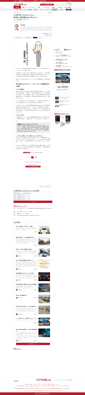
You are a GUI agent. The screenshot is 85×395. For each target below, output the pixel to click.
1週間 (67, 49)
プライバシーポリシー (46, 390)
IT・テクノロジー (31, 7)
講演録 (53, 385)
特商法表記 (59, 390)
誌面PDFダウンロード (59, 388)
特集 (17, 385)
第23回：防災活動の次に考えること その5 (22, 198)
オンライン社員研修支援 (51, 388)
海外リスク (61, 7)
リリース (60, 385)
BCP (40, 161)
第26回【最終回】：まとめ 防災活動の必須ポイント (23, 193)
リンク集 (63, 385)
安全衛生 (53, 7)
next (36, 156)
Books (67, 385)
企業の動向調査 (29, 9)
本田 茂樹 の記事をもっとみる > (47, 33)
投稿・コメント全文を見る (45, 186)
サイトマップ (31, 390)
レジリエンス (58, 384)
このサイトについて (26, 390)
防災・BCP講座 (68, 7)
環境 (39, 7)
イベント (56, 385)
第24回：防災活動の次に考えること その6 (22, 196)
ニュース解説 (16, 9)
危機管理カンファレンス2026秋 (23, 213)
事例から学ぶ (36, 9)
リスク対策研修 (35, 388)
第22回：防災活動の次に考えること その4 (22, 199)
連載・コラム (54, 9)
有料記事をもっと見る (33, 343)
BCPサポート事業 (30, 388)
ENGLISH (51, 390)
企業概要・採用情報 (40, 390)
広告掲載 (68, 9)
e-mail (39, 37)
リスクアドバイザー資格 (43, 388)
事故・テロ (24, 7)
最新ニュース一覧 (23, 9)
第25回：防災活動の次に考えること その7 (22, 194)
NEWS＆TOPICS (22, 385)
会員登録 (15, 388)
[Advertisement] (33, 362)
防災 (34, 161)
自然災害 (17, 7)
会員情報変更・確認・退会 (22, 388)
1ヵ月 (70, 49)
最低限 (37, 161)
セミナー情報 (60, 9)
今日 (65, 49)
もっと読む (33, 201)
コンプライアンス (46, 7)
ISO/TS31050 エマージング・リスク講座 (24, 211)
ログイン (69, 0)
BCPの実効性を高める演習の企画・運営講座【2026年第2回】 (28, 215)
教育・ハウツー (37, 385)
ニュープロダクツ (48, 9)
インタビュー (41, 9)
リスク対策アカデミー (67, 388)
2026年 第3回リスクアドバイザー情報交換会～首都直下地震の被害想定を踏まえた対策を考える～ (34, 209)
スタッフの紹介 (55, 390)
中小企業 (31, 161)
